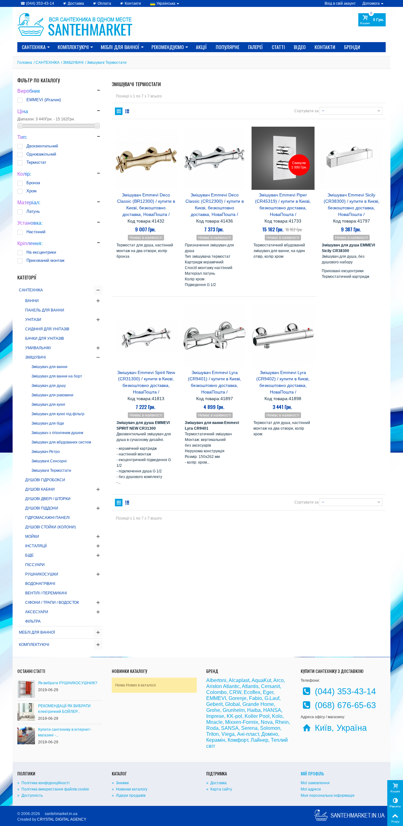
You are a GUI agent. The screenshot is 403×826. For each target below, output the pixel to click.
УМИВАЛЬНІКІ (38, 348)
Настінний (35, 231)
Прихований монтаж (45, 260)
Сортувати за (306, 111)
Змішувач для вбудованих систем (61, 442)
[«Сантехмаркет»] (75, 24)
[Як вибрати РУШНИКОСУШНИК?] (26, 688)
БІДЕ (29, 555)
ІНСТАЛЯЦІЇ (36, 546)
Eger (268, 692)
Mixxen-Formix (241, 722)
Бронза (33, 182)
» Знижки (120, 783)
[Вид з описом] (127, 111)
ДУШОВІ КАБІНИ (40, 489)
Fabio (255, 698)
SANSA (230, 728)
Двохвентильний (42, 146)
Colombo (216, 692)
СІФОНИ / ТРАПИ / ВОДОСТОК (52, 602)
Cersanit (270, 686)
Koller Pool (257, 716)
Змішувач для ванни (49, 367)
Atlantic (231, 686)
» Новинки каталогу (129, 789)
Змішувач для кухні (48, 404)
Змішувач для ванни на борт (56, 376)
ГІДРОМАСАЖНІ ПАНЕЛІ (47, 517)
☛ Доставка (73, 3)
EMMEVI (216, 698)
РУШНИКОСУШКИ (41, 574)
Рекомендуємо (167, 47)
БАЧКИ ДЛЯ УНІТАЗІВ (44, 338)
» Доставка (216, 783)
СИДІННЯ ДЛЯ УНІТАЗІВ (47, 329)
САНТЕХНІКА (34, 47)
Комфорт (238, 740)
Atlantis (250, 686)
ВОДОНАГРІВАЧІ (40, 583)
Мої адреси (311, 789)
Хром (31, 191)
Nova (267, 722)
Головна (24, 62)
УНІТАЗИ (33, 319)
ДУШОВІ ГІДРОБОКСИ (45, 480)
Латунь (33, 211)
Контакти (325, 47)
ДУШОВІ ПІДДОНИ (41, 508)
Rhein (282, 722)
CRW (235, 692)
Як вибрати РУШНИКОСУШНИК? (67, 683)
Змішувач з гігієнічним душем (57, 433)
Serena (249, 728)
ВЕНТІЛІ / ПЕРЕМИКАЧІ (46, 593)
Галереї (255, 47)
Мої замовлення (315, 783)
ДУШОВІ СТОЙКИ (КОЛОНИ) (50, 527)
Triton (212, 734)
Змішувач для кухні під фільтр (57, 414)
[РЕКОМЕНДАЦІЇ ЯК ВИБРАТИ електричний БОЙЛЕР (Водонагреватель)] (26, 711)
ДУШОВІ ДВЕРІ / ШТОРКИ (48, 499)
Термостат (36, 162)
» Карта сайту (219, 789)
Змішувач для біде (47, 423)
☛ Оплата (102, 3)
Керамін (215, 740)
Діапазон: (26, 119)
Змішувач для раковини (52, 395)
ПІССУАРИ (35, 565)
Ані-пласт (248, 734)
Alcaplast (239, 680)
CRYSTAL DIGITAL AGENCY (61, 819)
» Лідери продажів (128, 795)
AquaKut (261, 680)
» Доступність (30, 795)
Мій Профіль (312, 773)
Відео (300, 47)
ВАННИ (32, 301)
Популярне (227, 47)
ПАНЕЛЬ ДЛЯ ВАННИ (44, 310)
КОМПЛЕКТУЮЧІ (73, 47)
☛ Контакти (130, 3)
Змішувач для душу (48, 385)
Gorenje (238, 698)
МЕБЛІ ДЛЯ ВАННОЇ (120, 47)
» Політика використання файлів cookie (53, 789)
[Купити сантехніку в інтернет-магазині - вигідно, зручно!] (26, 735)
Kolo (277, 716)
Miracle (214, 722)
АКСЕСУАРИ (36, 612)
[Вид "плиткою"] (118, 111)
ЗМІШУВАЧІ (73, 62)
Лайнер (259, 740)
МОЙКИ (32, 536)
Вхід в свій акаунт (340, 3)
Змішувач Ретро (45, 451)
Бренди (352, 47)
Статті (278, 47)
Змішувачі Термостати (51, 470)
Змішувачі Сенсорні (49, 461)
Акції (201, 47)
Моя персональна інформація (328, 795)
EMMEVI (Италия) (43, 99)
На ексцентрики (41, 252)
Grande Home (258, 704)
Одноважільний (41, 154)
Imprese (215, 716)
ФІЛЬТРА (33, 621)
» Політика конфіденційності (43, 783)
